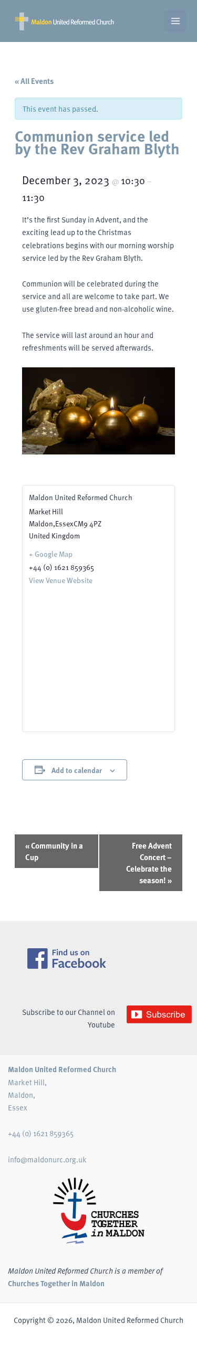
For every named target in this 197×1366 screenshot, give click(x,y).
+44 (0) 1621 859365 (41, 1133)
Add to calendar (76, 770)
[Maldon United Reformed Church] (64, 21)
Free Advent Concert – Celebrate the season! (149, 863)
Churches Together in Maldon (56, 1283)
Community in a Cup (54, 851)
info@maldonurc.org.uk (47, 1159)
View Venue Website (60, 580)
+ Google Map (50, 554)
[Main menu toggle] (175, 21)
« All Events (34, 81)
